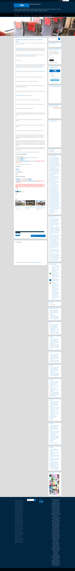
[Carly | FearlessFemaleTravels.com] (54, 493)
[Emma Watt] (52, 491)
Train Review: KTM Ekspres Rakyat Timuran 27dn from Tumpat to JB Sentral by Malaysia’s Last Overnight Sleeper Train (30, 207)
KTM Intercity (35, 231)
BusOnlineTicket (23, 158)
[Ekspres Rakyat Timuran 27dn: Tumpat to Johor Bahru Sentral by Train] (20, 203)
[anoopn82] (56, 477)
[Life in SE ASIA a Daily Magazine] (52, 479)
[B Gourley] (50, 491)
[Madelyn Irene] (56, 485)
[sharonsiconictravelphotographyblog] (50, 475)
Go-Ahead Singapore (53, 434)
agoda (17, 168)
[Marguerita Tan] (58, 491)
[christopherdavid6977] (50, 483)
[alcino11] (50, 481)
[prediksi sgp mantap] (54, 489)
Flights (32, 15)
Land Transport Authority (54, 438)
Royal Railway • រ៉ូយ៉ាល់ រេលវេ (54, 375)
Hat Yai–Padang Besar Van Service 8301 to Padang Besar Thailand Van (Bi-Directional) (54, 186)
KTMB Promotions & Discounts (48, 15)
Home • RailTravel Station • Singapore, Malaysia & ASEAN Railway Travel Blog (54, 182)
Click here (17, 178)
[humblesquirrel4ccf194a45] (52, 485)
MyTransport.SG (52, 439)
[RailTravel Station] (50, 487)
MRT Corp (51, 418)
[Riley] (52, 483)
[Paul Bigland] (58, 475)
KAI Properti (52, 460)
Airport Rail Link (52, 384)
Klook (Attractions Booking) (54, 317)
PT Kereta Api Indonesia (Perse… (55, 280)
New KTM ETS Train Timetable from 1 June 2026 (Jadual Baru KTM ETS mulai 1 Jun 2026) (54, 258)
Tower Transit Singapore (54, 443)
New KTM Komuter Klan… (56, 285)
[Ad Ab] (56, 481)
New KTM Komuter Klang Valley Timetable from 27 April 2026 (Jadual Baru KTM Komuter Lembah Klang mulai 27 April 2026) (54, 246)
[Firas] (54, 475)
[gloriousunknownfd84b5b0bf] (56, 493)
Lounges (36, 15)
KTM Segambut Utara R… (56, 269)
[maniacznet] (58, 479)
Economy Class (18, 71)
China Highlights (52, 315)
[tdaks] (52, 487)
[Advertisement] (30, 221)
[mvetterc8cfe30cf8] (50, 479)
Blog (56, 13)
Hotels (40, 15)
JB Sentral (23, 231)
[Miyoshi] (56, 483)
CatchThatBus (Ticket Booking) (55, 407)
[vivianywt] (58, 487)
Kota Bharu (30, 231)
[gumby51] (54, 487)
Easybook (21, 159)
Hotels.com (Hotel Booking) (54, 331)
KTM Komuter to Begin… (55, 288)
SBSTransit (52, 440)
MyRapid (51, 419)
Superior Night (26, 54)
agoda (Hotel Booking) (53, 325)
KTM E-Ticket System (24, 161)
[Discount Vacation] (56, 479)
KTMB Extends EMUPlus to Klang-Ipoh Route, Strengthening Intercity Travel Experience (54, 255)
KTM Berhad (52, 414)
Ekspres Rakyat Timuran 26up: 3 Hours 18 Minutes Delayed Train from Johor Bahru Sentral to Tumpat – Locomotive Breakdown (40, 207)
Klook (17, 174)
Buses (25, 15)
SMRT (51, 441)
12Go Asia (21, 157)
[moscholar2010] (52, 493)
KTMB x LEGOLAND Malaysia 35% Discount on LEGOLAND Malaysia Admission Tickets (54, 220)
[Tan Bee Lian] (54, 481)
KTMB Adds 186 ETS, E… (55, 275)
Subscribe (51, 60)
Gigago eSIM (52, 330)
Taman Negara (42, 231)
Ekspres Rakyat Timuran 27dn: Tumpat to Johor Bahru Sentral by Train (19, 207)
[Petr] (56, 475)
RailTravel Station (35, 4)
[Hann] (58, 485)
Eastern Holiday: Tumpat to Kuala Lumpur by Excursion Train (37, 236)
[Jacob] (52, 481)
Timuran (17, 232)
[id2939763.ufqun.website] (50, 493)
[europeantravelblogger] (50, 489)
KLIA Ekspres (52, 412)
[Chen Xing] (58, 477)
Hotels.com (18, 169)
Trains (21, 15)
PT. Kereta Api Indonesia (54, 467)
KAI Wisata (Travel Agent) (54, 463)
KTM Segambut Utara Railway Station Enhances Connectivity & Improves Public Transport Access (54, 228)
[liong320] (54, 479)
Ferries (28, 15)
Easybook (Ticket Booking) (54, 316)
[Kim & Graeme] (52, 475)
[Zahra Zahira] (56, 489)
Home (15, 13)
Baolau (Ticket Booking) (54, 311)
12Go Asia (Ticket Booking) (54, 310)
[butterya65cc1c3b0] (58, 493)
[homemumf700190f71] (58, 483)
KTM (32, 231)
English (64, 0)
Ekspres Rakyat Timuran (20, 48)
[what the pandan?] (56, 487)
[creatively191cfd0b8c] (50, 477)
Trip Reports (17, 15)
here (25, 185)
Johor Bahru (26, 231)
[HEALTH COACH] (58, 489)
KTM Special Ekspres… (55, 295)
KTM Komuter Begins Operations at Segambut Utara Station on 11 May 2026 (54, 241)
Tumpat (19, 232)
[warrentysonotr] (54, 485)
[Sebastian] (50, 485)
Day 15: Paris (18, 235)
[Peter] (52, 477)
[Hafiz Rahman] (54, 483)
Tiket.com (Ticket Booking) (54, 318)
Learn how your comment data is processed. (34, 262)
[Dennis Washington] (54, 477)
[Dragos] (54, 491)
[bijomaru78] (56, 491)
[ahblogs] (58, 481)
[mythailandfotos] (52, 489)
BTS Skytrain (52, 388)
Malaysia (39, 231)
